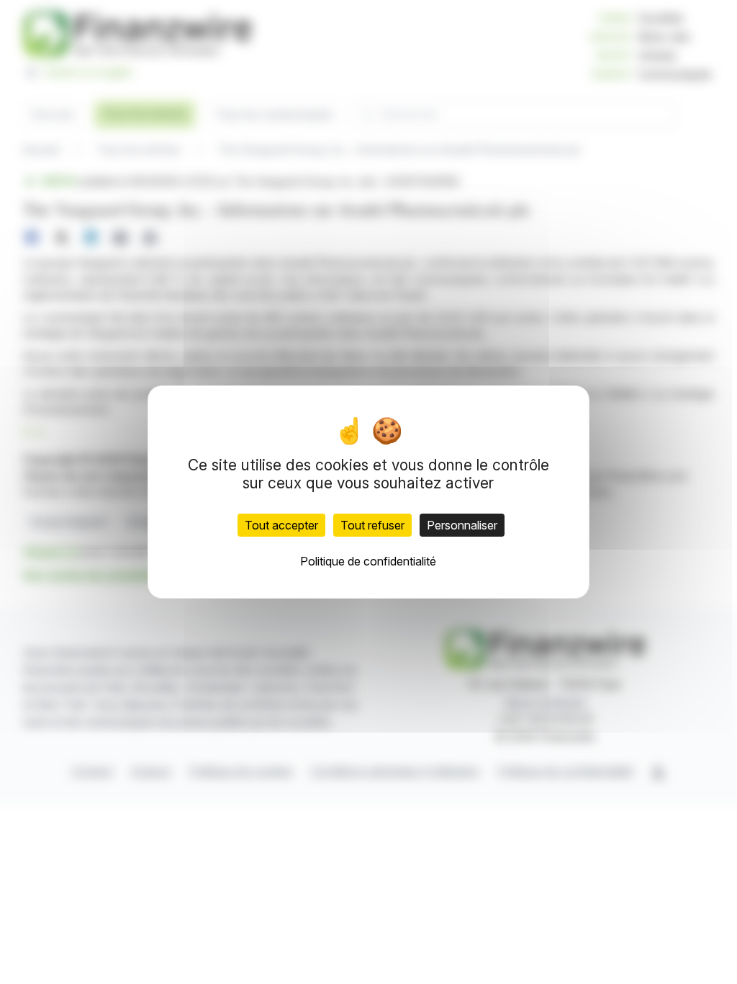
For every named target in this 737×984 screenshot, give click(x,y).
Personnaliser (462, 525)
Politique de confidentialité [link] (368, 561)
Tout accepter (281, 525)
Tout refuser (372, 525)
